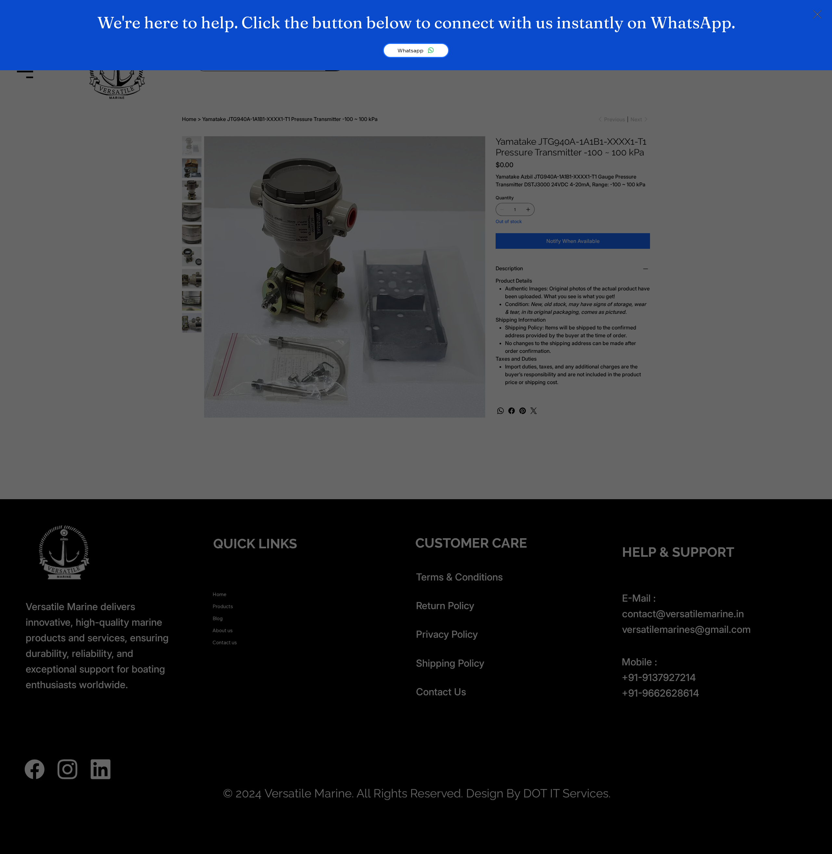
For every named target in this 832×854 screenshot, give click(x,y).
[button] (817, 14)
